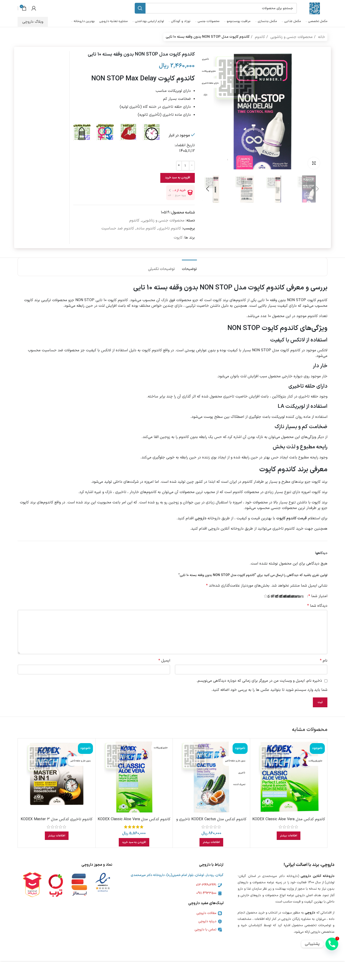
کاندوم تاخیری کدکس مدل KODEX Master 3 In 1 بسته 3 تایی (56, 822)
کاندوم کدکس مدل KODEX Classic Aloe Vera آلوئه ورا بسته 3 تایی (288, 822)
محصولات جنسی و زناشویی (291, 37)
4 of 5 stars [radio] (290, 596)
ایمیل (164, 660)
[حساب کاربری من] (33, 8)
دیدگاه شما (317, 606)
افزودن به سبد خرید (177, 177)
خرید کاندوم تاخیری (287, 529)
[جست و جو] (140, 8)
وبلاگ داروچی (32, 22)
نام (323, 660)
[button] (134, 842)
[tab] (189, 267)
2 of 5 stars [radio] (298, 596)
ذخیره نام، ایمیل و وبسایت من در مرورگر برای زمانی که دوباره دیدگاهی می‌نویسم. (259, 681)
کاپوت (178, 237)
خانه (321, 37)
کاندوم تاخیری (170, 228)
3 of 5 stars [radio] (294, 596)
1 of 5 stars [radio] (302, 596)
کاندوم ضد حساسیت (117, 228)
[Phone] (332, 944)
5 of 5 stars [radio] (286, 596)
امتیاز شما (317, 596)
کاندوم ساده (146, 228)
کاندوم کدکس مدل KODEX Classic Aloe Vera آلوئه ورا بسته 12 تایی (134, 822)
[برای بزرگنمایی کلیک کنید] (314, 163)
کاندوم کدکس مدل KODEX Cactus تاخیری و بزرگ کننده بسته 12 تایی (211, 822)
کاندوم (259, 37)
